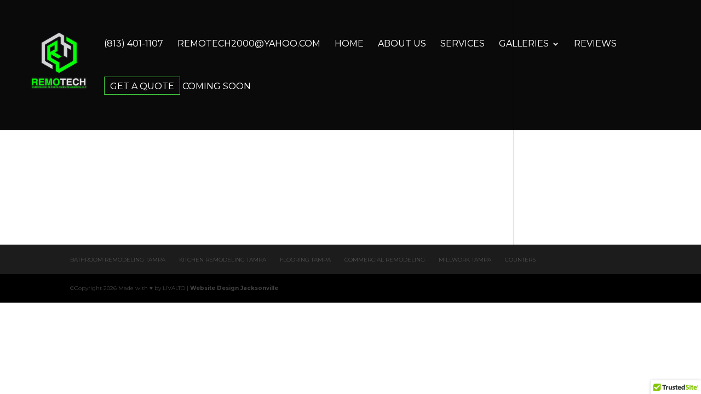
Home (349, 44)
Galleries (524, 44)
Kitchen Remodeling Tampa (222, 259)
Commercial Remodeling (384, 259)
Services (462, 44)
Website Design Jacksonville (234, 288)
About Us (402, 44)
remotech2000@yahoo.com (248, 44)
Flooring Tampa (305, 259)
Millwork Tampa (465, 259)
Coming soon (216, 87)
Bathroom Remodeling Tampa (117, 259)
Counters (520, 259)
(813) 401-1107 (133, 44)
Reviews (595, 44)
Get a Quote (142, 87)
